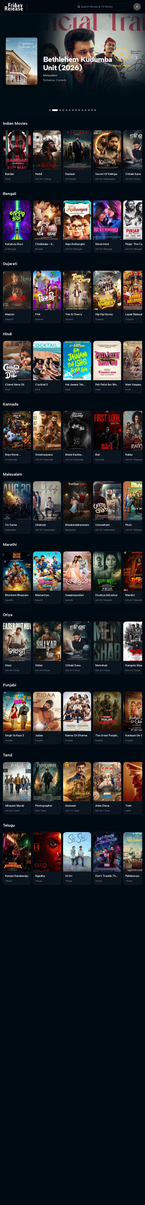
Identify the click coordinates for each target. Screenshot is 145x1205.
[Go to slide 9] (79, 110)
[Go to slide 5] (66, 110)
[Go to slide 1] (50, 110)
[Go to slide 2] (53, 110)
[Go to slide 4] (63, 110)
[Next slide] (136, 57)
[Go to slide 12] (89, 110)
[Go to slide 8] (76, 110)
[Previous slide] (8, 57)
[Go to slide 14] (95, 110)
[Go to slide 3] (58, 110)
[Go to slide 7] (73, 110)
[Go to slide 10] (82, 110)
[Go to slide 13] (92, 110)
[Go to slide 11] (85, 110)
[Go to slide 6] (70, 110)
